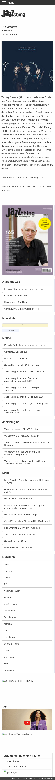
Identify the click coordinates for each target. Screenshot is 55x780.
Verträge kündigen (28, 778)
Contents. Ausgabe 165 (15, 295)
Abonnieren (12, 761)
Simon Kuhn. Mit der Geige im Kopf (21, 309)
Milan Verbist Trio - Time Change (20, 514)
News (6, 564)
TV (5, 584)
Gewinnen (9, 657)
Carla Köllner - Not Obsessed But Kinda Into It (27, 521)
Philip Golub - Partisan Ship (18, 498)
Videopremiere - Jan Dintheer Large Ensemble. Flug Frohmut (22, 453)
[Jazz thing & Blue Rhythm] (13, 17)
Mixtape (8, 624)
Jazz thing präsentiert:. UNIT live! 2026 (23, 396)
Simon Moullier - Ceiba (15, 541)
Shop (6, 663)
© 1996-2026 (14, 778)
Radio (7, 577)
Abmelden (10, 330)
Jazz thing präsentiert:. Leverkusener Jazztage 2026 (23, 411)
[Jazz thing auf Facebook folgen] (27, 741)
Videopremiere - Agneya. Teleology (21, 436)
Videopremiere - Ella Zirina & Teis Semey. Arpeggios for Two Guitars (25, 462)
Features (8, 597)
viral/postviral (10, 604)
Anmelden (25, 325)
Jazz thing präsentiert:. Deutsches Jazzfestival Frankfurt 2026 (21, 379)
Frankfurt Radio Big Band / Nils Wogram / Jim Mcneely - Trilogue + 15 (25, 506)
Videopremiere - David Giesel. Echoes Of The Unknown (27, 443)
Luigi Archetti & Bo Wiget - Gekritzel (22, 527)
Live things (9, 637)
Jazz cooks (9, 610)
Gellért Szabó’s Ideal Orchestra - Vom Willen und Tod (26, 490)
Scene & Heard (11, 643)
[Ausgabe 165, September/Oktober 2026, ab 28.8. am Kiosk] (28, 240)
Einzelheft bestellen (16, 766)
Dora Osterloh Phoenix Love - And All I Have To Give (26, 481)
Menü (11, 2)
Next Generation (12, 590)
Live (6, 630)
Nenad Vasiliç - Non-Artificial (18, 547)
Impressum (9, 670)
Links (6, 650)
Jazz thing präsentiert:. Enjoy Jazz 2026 (24, 371)
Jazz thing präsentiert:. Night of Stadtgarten (26, 403)
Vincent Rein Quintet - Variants (19, 534)
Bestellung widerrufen (46, 778)
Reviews (5, 190)
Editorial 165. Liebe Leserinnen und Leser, (25, 289)
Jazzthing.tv (10, 617)
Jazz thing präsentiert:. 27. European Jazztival (22, 389)
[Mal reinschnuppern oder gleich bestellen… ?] (28, 691)
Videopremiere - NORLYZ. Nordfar (21, 429)
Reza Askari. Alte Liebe (16, 302)
